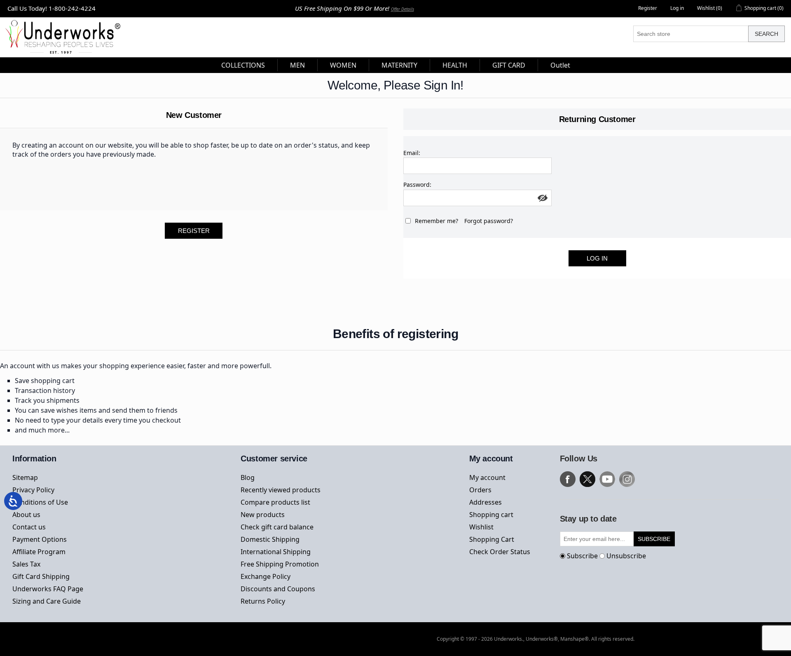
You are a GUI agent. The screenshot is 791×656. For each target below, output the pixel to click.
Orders (480, 490)
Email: (411, 153)
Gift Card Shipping (41, 576)
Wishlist (481, 527)
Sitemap (25, 477)
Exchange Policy (265, 576)
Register (647, 8)
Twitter (587, 479)
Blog (248, 477)
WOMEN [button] (343, 65)
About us (26, 514)
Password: (417, 184)
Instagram (627, 479)
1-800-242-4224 (72, 8)
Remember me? (436, 221)
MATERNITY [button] (399, 65)
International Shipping (276, 552)
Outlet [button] (560, 65)
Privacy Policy (33, 490)
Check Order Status (499, 552)
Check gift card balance (277, 527)
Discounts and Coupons (278, 589)
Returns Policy (263, 601)
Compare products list (275, 502)
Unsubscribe (626, 555)
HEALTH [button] (454, 65)
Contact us (29, 527)
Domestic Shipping (270, 539)
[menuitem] (243, 65)
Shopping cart (491, 514)
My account (487, 477)
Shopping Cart (491, 539)
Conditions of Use (40, 502)
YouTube (607, 479)
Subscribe (582, 555)
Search (766, 34)
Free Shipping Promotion (280, 564)
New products (263, 514)
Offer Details (402, 9)
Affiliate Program (39, 552)
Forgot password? (488, 221)
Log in (677, 8)
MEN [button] (297, 65)
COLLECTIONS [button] (243, 65)
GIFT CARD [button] (508, 65)
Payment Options (39, 539)
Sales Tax (26, 564)
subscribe (654, 539)
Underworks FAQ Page (47, 589)
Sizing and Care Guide (46, 601)
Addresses (485, 502)
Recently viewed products (281, 490)
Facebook (568, 479)
